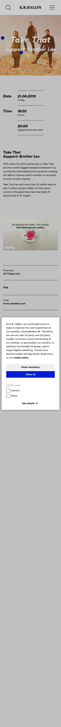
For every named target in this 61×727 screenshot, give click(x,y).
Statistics (15, 390)
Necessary (16, 385)
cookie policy (21, 357)
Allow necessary (30, 367)
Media (14, 395)
